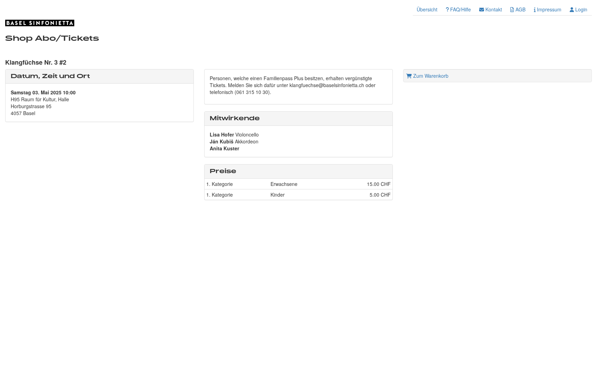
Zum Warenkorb (430, 75)
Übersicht (427, 9)
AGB (519, 9)
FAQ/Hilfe (460, 9)
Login (580, 9)
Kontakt (493, 9)
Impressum (548, 9)
